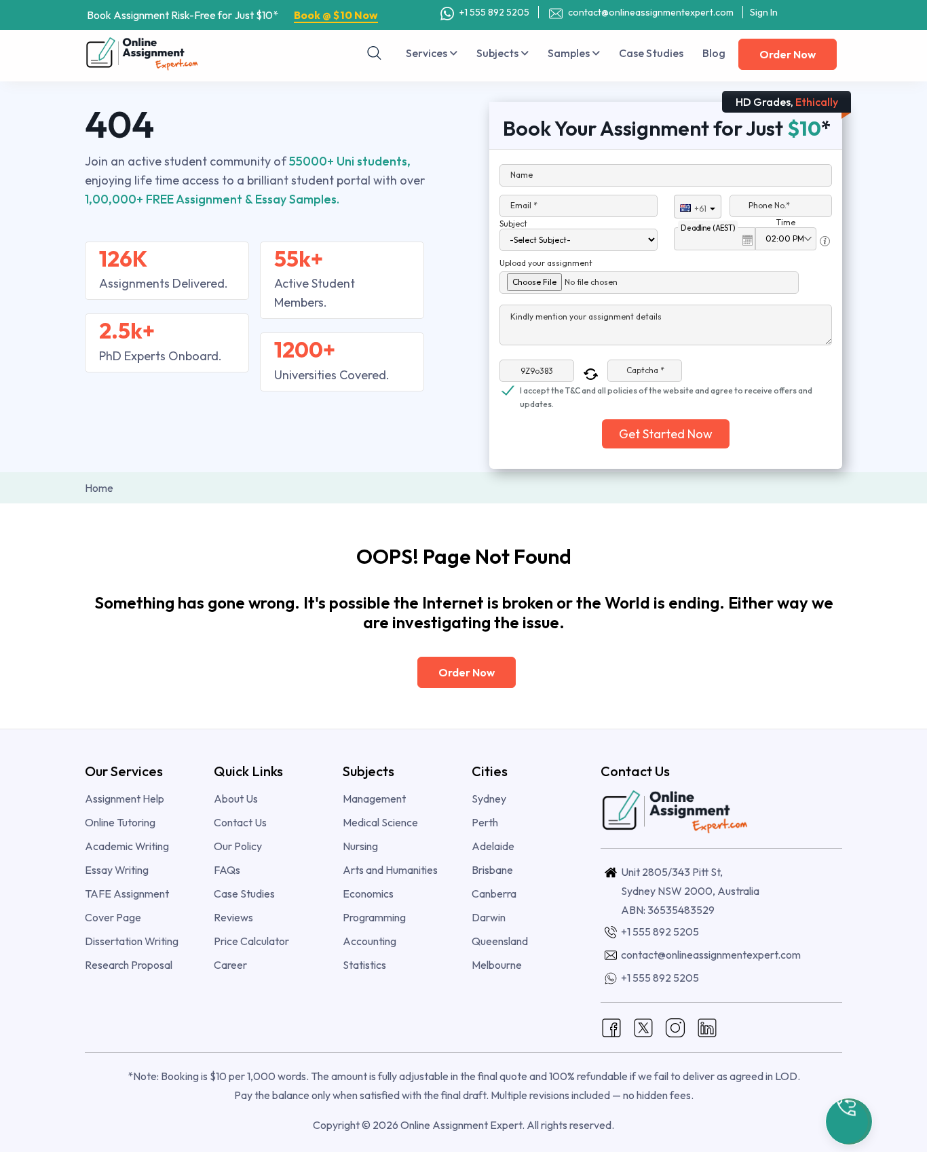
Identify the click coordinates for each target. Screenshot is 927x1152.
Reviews (233, 917)
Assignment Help (124, 798)
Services (427, 53)
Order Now (787, 54)
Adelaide (493, 846)
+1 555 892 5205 (493, 12)
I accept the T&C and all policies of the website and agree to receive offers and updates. (666, 391)
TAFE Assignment (127, 893)
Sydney (489, 798)
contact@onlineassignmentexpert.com (650, 12)
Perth (485, 822)
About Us (236, 798)
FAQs (227, 870)
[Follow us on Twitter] (643, 1026)
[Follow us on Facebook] (611, 1026)
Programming (374, 917)
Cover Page (113, 917)
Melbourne (497, 965)
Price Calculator (251, 941)
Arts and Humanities (390, 870)
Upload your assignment (545, 263)
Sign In (764, 12)
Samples (570, 53)
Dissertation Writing (131, 941)
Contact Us (240, 822)
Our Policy (238, 846)
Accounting (369, 941)
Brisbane (492, 870)
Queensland (500, 941)
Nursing (360, 846)
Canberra (494, 893)
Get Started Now (666, 434)
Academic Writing (127, 846)
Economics (368, 893)
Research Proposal (128, 965)
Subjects (498, 53)
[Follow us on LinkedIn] (707, 1026)
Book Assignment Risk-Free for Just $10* (232, 15)
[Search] (374, 52)
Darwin (489, 917)
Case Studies (651, 53)
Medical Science (380, 822)
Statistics (364, 965)
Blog (713, 53)
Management (374, 798)
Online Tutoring (120, 822)
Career (230, 965)
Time (785, 222)
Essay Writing (117, 870)
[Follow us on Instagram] (675, 1026)
